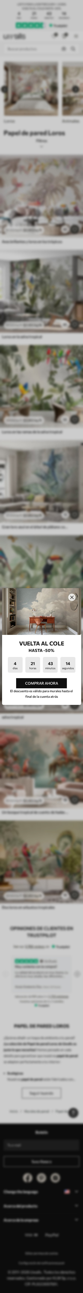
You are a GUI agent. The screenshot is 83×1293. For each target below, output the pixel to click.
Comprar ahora (41, 683)
